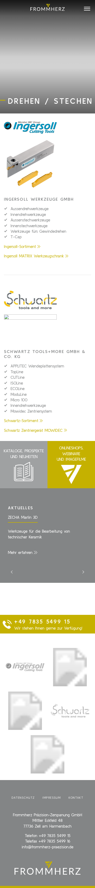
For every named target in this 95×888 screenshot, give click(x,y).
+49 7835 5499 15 (54, 835)
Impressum (51, 797)
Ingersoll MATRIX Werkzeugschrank (34, 256)
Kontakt (76, 797)
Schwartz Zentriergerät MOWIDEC (33, 430)
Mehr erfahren (20, 552)
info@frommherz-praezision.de (47, 847)
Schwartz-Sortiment (21, 420)
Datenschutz (23, 797)
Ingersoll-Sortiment (20, 246)
